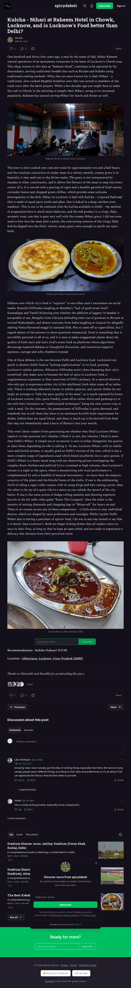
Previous (19, 707)
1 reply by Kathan (27, 789)
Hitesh (17, 800)
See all (14, 917)
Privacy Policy (89, 915)
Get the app (81, 973)
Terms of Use (81, 912)
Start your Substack (57, 973)
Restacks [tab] (28, 730)
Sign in (121, 5)
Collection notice (87, 965)
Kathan (18, 38)
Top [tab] (11, 834)
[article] (65, 851)
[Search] (84, 6)
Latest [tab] (19, 834)
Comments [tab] (15, 730)
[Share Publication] (92, 6)
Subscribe (105, 5)
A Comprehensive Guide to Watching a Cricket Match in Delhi (41, 852)
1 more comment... (17, 818)
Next (114, 707)
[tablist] (21, 730)
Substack (49, 981)
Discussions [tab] (32, 834)
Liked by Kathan (24, 763)
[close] (96, 863)
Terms (73, 965)
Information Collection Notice (64, 915)
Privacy (64, 965)
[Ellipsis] (122, 759)
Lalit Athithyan (22, 759)
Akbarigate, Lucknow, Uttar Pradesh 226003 (52, 658)
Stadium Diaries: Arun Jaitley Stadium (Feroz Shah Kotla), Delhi (46, 846)
